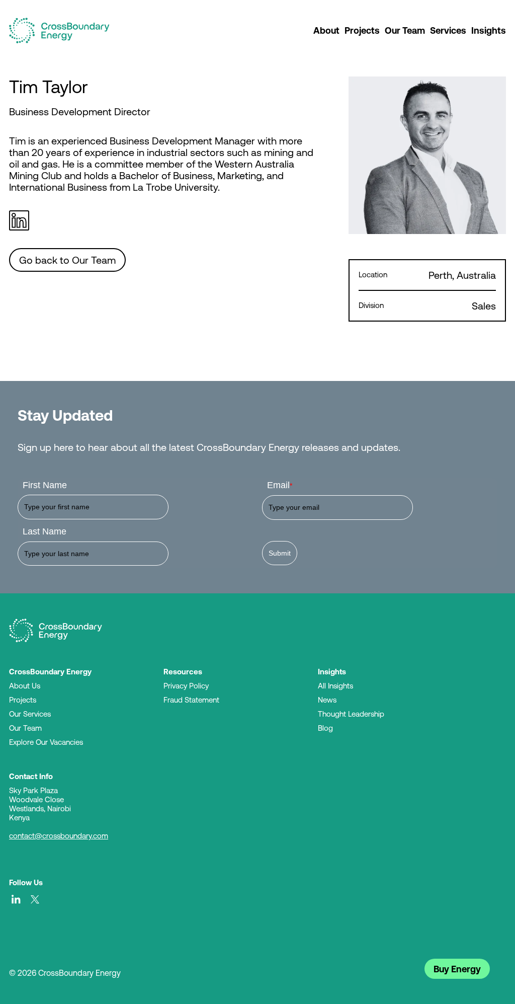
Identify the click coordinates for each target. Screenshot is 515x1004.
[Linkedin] (21, 220)
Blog (325, 728)
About (326, 30)
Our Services (30, 714)
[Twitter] (35, 899)
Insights (488, 30)
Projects (362, 30)
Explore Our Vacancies (46, 742)
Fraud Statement (191, 700)
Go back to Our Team (67, 260)
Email (279, 485)
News (327, 700)
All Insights (335, 685)
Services (448, 30)
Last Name (44, 531)
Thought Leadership (351, 714)
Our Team (405, 30)
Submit (280, 553)
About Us (24, 685)
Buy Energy (457, 969)
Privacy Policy (186, 685)
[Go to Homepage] (55, 631)
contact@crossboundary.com (58, 835)
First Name (45, 485)
